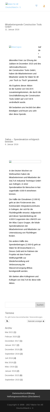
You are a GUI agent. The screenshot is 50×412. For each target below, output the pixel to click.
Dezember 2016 (12, 349)
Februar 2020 (11, 336)
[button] (7, 321)
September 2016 (12, 354)
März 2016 (9, 367)
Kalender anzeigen (35, 321)
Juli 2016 (9, 358)
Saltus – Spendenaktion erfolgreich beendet (22, 140)
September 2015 (12, 380)
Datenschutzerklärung (23, 393)
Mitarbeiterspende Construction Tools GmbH (23, 25)
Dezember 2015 (12, 375)
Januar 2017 (10, 345)
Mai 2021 (9, 332)
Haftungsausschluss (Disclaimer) (23, 396)
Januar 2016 (10, 371)
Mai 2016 (9, 362)
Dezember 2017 (12, 341)
